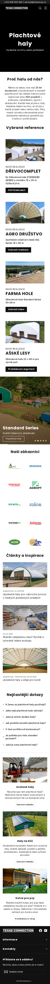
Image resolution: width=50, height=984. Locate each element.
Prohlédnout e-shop (25, 919)
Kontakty (9, 949)
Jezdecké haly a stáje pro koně (21, 679)
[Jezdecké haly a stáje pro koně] (25, 660)
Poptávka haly (14, 438)
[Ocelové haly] (25, 769)
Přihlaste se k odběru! (18, 959)
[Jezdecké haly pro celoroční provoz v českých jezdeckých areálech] (25, 574)
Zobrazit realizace (18, 249)
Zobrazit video (16, 309)
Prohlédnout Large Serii (21, 369)
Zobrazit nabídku (25, 804)
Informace (10, 939)
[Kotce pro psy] (25, 881)
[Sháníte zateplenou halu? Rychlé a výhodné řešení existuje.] (25, 617)
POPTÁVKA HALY (16, 190)
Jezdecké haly (8, 591)
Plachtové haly (20, 677)
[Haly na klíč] (25, 823)
